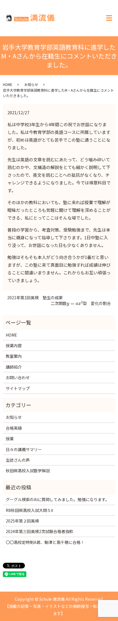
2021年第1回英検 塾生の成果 (35, 297)
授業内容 (14, 345)
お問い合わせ (18, 377)
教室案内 (14, 356)
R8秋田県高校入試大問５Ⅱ (29, 510)
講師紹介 (14, 367)
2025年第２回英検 (22, 521)
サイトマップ (18, 388)
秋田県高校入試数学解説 (28, 470)
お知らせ (31, 84)
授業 (10, 438)
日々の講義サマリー (24, 449)
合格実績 (14, 428)
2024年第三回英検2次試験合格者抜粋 (39, 531)
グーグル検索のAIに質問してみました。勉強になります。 (57, 499)
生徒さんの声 (18, 460)
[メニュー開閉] (109, 18)
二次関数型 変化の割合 (81, 303)
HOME (7, 84)
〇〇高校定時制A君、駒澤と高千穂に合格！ (45, 542)
